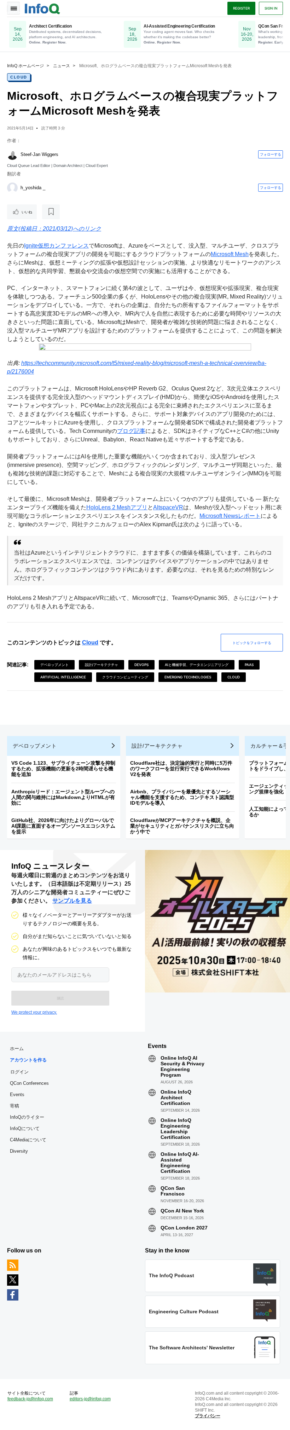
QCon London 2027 (184, 1228)
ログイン (19, 1072)
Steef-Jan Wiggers (39, 154)
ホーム (17, 1048)
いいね (27, 212)
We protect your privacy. (34, 1012)
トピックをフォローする (251, 643)
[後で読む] (51, 211)
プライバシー (207, 1415)
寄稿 (14, 1105)
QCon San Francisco (173, 1191)
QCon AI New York (182, 1211)
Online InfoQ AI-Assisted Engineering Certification (180, 1162)
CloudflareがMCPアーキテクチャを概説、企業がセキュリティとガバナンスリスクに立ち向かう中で (182, 825)
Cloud (18, 77)
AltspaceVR (168, 507)
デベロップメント (54, 664)
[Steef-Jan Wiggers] (12, 154)
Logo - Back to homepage (42, 7)
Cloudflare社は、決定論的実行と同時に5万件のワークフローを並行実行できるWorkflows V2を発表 (181, 768)
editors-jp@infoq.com (90, 1398)
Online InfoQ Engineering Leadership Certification (176, 1128)
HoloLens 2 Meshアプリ (116, 507)
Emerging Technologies (187, 677)
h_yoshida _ (33, 187)
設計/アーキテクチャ (101, 664)
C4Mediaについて (28, 1139)
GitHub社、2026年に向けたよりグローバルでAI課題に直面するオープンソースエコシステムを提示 (63, 825)
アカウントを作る (28, 1060)
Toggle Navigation (13, 8)
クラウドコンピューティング (125, 677)
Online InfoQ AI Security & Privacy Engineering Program (182, 1066)
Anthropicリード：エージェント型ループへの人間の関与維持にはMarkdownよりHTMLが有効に (63, 797)
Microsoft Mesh (230, 254)
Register (241, 8)
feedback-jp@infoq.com (30, 1398)
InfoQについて (25, 1128)
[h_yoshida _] (12, 188)
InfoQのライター (27, 1117)
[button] (60, 998)
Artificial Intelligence (63, 677)
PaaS (249, 664)
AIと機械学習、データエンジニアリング (196, 664)
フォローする (270, 154)
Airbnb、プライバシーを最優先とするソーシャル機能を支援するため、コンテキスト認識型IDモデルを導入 (182, 797)
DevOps (141, 664)
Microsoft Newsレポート (230, 516)
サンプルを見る (72, 901)
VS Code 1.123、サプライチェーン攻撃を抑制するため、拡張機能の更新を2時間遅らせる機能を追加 (63, 768)
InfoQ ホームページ (25, 65)
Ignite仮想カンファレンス (56, 246)
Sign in (271, 8)
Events (17, 1094)
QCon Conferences (29, 1083)
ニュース (61, 65)
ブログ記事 (131, 431)
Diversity (19, 1151)
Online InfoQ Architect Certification (176, 1097)
